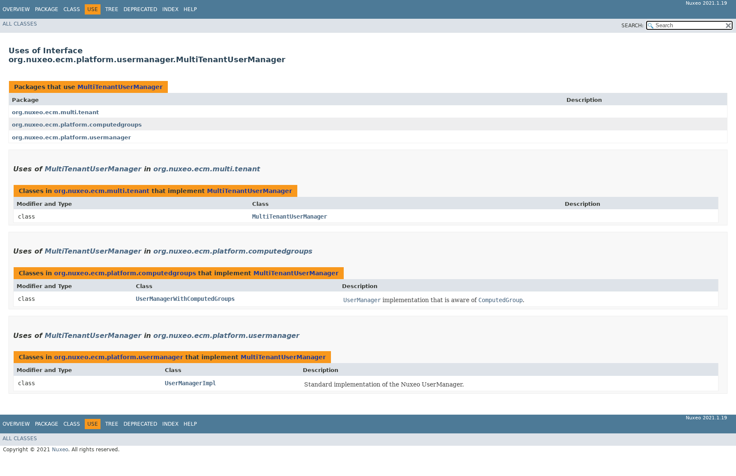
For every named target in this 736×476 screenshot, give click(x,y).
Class (71, 9)
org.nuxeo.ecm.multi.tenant (55, 112)
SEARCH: (632, 26)
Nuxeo (60, 450)
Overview (16, 9)
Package (46, 9)
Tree (111, 9)
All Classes (20, 24)
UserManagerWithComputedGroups (185, 298)
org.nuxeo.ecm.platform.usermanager (71, 137)
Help (190, 9)
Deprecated (140, 9)
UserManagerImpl (190, 383)
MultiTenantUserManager (120, 87)
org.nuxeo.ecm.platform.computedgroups (77, 124)
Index (170, 9)
